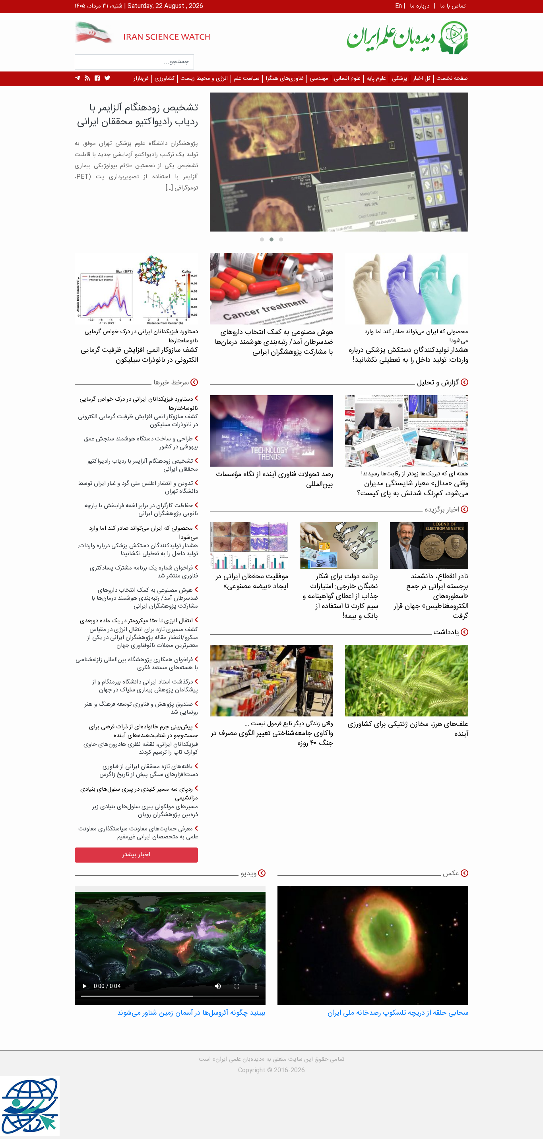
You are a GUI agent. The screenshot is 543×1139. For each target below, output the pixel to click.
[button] (281, 239)
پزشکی (399, 78)
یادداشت (446, 633)
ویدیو (248, 874)
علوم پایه (376, 78)
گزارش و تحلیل (438, 383)
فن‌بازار (141, 78)
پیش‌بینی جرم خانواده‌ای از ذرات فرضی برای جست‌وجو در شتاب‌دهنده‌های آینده (140, 739)
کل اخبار (422, 78)
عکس (451, 874)
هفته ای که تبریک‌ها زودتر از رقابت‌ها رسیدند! (412, 484)
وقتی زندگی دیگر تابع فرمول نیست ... (272, 734)
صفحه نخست (452, 78)
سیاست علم (247, 78)
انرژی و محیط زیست (204, 78)
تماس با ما (452, 6)
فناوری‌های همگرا (285, 78)
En (398, 6)
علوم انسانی (347, 78)
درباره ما (419, 6)
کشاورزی (165, 78)
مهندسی (319, 78)
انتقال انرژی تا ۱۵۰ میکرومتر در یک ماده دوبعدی (139, 633)
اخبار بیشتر (136, 854)
